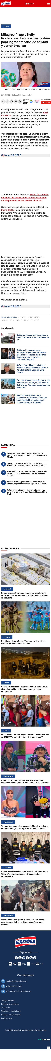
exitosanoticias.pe (13, 986)
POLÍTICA (36, 320)
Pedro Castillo (7, 210)
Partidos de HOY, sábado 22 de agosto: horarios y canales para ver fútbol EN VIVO (23, 642)
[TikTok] (34, 957)
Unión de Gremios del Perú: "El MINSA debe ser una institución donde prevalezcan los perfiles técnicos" (25, 197)
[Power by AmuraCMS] (44, 1040)
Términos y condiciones (11, 1011)
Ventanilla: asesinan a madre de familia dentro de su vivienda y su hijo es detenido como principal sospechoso (24, 689)
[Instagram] (27, 957)
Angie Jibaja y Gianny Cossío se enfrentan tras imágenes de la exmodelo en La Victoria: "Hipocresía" (25, 781)
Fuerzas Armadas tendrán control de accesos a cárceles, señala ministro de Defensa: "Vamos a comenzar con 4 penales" (33, 384)
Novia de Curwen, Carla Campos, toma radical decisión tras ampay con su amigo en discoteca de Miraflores (27, 455)
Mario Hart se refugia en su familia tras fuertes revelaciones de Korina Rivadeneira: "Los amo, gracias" (22, 922)
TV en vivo (5, 1007)
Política (6, 26)
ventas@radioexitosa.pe (16, 981)
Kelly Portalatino (34, 317)
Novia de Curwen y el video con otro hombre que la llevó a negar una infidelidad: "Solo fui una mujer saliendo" (27, 474)
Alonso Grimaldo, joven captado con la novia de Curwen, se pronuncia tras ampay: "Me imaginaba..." (27, 483)
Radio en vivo (6, 1018)
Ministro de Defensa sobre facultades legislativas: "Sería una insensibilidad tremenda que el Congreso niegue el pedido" (32, 399)
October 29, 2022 (11, 155)
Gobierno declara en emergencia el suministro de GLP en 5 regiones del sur (33, 337)
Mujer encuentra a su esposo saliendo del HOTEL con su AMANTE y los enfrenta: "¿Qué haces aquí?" (25, 736)
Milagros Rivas (7, 320)
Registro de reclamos (10, 1004)
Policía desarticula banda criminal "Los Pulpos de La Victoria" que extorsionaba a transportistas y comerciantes (24, 874)
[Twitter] (7, 101)
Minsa (17, 320)
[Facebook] (11, 101)
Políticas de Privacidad (10, 1015)
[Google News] (31, 957)
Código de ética (7, 1000)
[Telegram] (20, 101)
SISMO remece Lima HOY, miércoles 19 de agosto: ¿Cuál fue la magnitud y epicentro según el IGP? (27, 464)
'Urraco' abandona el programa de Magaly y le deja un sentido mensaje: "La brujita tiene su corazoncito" (25, 827)
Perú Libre (26, 320)
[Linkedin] (16, 101)
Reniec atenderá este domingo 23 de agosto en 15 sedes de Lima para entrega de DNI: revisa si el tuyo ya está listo (24, 595)
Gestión (22, 317)
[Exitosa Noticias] (6, 3)
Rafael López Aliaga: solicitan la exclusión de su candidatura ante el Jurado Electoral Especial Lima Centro (32, 368)
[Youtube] (23, 957)
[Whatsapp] (3, 101)
